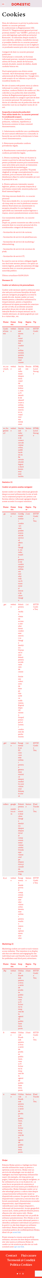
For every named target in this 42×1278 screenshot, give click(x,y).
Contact (11, 1255)
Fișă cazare (28, 1255)
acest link (17, 1232)
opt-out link (19, 1247)
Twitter (17, 1273)
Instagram (23, 1274)
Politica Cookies (21, 1264)
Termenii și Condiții (21, 1259)
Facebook (20, 1274)
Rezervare (21, 1269)
